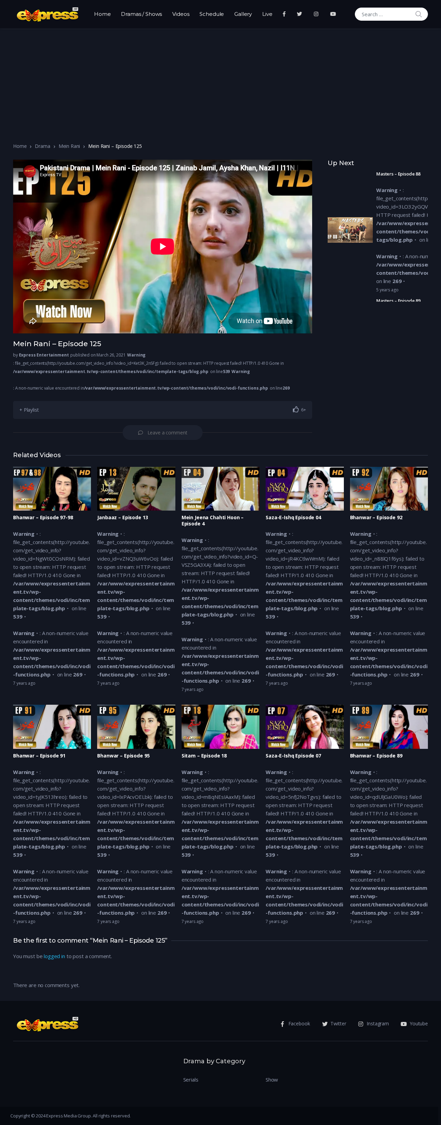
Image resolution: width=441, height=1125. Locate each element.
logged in (54, 956)
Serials (190, 1079)
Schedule (211, 14)
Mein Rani (69, 146)
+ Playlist (29, 409)
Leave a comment (167, 432)
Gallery (243, 14)
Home (102, 14)
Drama (42, 146)
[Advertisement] (220, 80)
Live (267, 14)
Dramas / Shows (141, 14)
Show (272, 1079)
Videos (180, 14)
